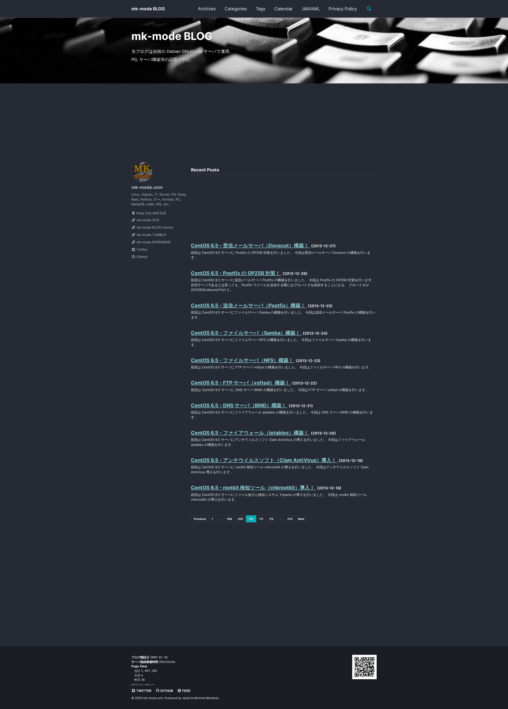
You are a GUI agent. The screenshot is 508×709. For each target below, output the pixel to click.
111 (261, 519)
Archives (207, 8)
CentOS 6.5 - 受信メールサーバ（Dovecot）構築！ (250, 245)
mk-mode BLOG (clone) (154, 227)
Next (301, 519)
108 (229, 519)
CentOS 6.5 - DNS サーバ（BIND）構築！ (239, 405)
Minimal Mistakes (206, 698)
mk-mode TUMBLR (151, 235)
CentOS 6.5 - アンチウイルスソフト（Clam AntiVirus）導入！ (264, 460)
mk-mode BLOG (148, 8)
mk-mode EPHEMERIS (153, 242)
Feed (185, 691)
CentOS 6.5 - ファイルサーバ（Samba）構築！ (246, 333)
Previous (200, 519)
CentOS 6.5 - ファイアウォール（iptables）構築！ (250, 433)
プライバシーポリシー (144, 684)
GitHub (141, 257)
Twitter (141, 249)
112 (271, 519)
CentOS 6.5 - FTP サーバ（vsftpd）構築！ (241, 383)
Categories (236, 8)
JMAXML (310, 8)
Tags (261, 8)
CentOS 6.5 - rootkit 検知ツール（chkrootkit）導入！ (253, 488)
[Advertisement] (254, 120)
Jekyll (186, 698)
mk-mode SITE (147, 220)
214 (289, 519)
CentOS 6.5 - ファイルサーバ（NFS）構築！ (242, 360)
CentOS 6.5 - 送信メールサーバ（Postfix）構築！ (249, 305)
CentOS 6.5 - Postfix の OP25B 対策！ (236, 273)
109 (240, 519)
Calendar (283, 8)
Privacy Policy (343, 8)
